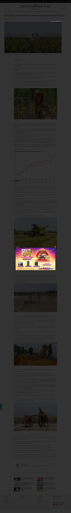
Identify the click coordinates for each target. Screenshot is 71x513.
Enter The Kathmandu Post (56, 21)
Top (69, 505)
